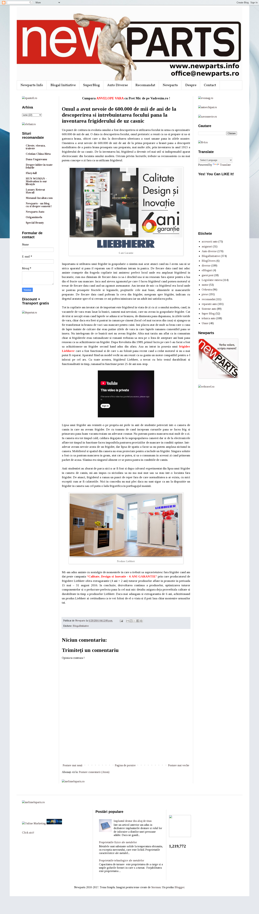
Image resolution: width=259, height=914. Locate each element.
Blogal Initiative (63, 85)
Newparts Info (31, 85)
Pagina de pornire (125, 765)
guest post (207, 275)
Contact (210, 85)
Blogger (179, 887)
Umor (205, 323)
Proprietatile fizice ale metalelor (118, 842)
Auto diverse (209, 251)
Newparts (170, 85)
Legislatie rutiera (212, 279)
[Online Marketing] (34, 823)
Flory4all (31, 173)
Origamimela (34, 217)
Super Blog (208, 313)
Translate (225, 164)
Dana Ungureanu (36, 159)
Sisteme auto (209, 308)
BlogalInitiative (81, 625)
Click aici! (28, 832)
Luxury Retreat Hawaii (35, 191)
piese (205, 294)
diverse (206, 265)
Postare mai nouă (72, 765)
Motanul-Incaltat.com (39, 197)
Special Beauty (35, 222)
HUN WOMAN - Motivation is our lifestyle (36, 181)
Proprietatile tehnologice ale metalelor (121, 860)
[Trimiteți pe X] (134, 621)
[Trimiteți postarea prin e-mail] (121, 620)
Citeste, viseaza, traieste (35, 147)
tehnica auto (208, 318)
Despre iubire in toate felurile (39, 166)
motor (205, 284)
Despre (190, 85)
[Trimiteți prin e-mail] (128, 621)
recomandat (208, 299)
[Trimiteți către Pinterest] (141, 621)
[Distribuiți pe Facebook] (138, 621)
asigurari (207, 246)
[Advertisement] (126, 750)
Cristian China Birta (38, 153)
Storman (156, 887)
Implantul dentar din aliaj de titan (133, 820)
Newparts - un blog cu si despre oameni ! (39, 205)
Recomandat (145, 85)
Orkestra (207, 289)
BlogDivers (209, 260)
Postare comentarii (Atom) (94, 772)
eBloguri (207, 270)
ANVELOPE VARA (110, 98)
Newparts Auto (35, 211)
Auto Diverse (117, 85)
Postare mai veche (178, 765)
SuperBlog (91, 85)
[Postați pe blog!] (131, 621)
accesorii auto (210, 241)
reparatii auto (209, 303)
